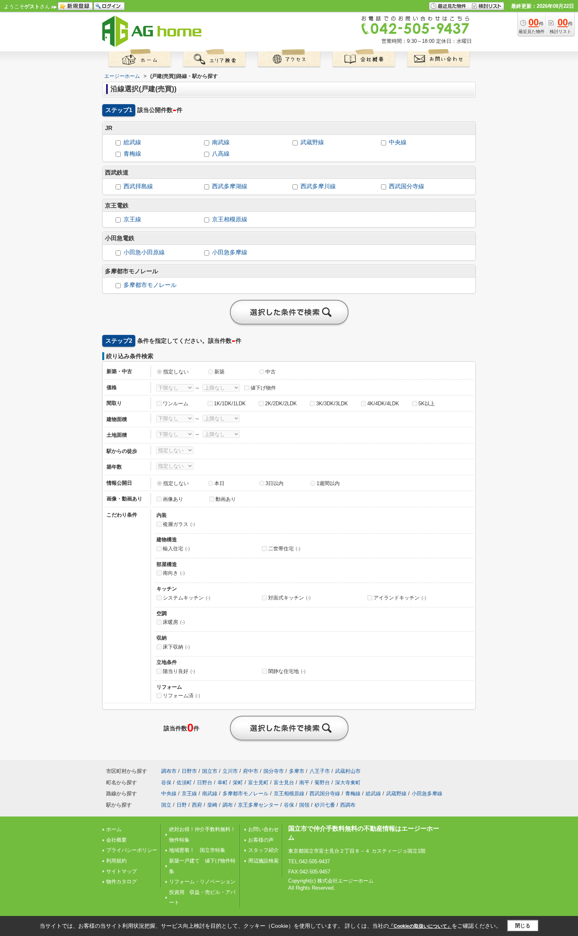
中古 (270, 372)
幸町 (222, 782)
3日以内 (274, 483)
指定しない (176, 372)
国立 (166, 805)
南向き (174, 573)
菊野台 (322, 782)
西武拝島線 (138, 186)
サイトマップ (121, 871)
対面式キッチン (289, 598)
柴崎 (212, 805)
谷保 (166, 782)
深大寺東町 (348, 782)
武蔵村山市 (348, 771)
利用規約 (116, 861)
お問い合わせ (263, 829)
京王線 (132, 219)
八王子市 (319, 771)
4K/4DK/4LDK (383, 403)
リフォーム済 (181, 696)
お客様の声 (261, 840)
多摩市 (296, 771)
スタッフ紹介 (263, 850)
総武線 (132, 142)
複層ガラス (179, 524)
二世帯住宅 (284, 549)
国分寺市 (273, 771)
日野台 (204, 782)
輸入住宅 (176, 549)
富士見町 (258, 782)
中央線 (398, 142)
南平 (304, 782)
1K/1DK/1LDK (230, 403)
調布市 (169, 771)
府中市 (250, 771)
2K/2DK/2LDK (281, 403)
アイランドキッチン (400, 598)
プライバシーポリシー (131, 850)
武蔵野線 (312, 142)
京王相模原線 (229, 219)
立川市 (230, 771)
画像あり (173, 499)
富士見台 (284, 782)
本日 (219, 483)
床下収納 (176, 647)
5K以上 (426, 403)
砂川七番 (325, 805)
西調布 (347, 805)
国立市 (209, 771)
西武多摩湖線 (229, 186)
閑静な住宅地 (287, 671)
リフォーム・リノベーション (202, 882)
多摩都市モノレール (150, 285)
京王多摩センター (258, 805)
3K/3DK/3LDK (332, 403)
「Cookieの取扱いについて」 (420, 926)
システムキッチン (186, 598)
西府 (197, 805)
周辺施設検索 (263, 861)
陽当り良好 (179, 671)
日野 (182, 805)
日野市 (189, 771)
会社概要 (116, 840)
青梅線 (132, 154)
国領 (304, 805)
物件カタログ (121, 882)
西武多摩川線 (318, 186)
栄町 (238, 782)
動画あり (225, 499)
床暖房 (174, 622)
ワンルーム (175, 403)
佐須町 (184, 782)
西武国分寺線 (406, 186)
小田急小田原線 (144, 252)
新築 (219, 372)
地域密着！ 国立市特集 (197, 850)
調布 (228, 805)
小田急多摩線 (229, 252)
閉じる (522, 926)
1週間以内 (328, 483)
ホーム (113, 829)
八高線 (221, 154)
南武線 (221, 142)
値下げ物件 (263, 388)
